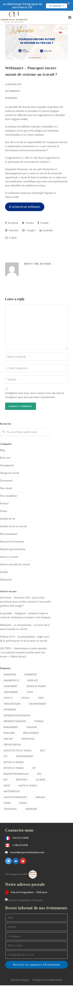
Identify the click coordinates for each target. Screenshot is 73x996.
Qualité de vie (7, 518)
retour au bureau (14, 762)
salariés (40, 779)
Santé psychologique (15, 797)
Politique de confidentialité (47, 979)
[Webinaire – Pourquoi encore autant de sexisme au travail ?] (36, 41)
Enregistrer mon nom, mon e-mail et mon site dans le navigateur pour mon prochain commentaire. (34, 395)
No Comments (12, 91)
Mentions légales (20, 979)
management (11, 727)
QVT (6, 756)
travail (23, 803)
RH (33, 768)
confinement (11, 692)
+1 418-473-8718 (20, 845)
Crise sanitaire (12, 704)
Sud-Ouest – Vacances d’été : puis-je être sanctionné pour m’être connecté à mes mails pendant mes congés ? (25, 601)
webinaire (31, 809)
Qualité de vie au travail (13, 526)
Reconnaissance (9, 534)
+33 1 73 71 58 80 (20, 837)
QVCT (42, 750)
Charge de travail (9, 473)
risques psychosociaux (16, 774)
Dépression (10, 709)
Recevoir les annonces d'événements (36, 964)
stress (7, 803)
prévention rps (12, 744)
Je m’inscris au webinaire (24, 207)
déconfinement (37, 704)
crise (41, 698)
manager (32, 727)
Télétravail (6, 579)
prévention (27, 739)
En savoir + (56, 6)
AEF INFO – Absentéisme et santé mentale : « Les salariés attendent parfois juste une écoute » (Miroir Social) (24, 652)
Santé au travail (9, 556)
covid (30, 692)
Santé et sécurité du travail (15, 564)
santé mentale (12, 791)
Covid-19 (8, 698)
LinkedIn (47, 230)
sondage (40, 797)
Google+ (31, 230)
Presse (3, 511)
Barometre (10, 674)
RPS (5, 779)
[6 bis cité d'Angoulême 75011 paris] (24, 900)
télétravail (10, 809)
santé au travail (28, 785)
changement (11, 686)
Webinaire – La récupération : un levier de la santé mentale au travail (24, 627)
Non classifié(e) (8, 495)
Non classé (6, 488)
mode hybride (31, 733)
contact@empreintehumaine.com (27, 852)
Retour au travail (14, 768)
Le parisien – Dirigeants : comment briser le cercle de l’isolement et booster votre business (25, 615)
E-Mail (12, 237)
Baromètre (30, 674)
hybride (38, 721)
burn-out (33, 680)
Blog (2, 450)
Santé (7, 785)
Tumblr (44, 222)
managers (9, 733)
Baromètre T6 (11, 680)
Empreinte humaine (15, 721)
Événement (11, 98)
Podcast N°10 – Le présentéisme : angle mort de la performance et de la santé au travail (24, 638)
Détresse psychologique (17, 715)
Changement (7, 465)
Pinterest (13, 230)
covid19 (25, 698)
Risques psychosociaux (12, 549)
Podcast (4, 503)
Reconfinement (24, 756)
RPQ (39, 774)
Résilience (21, 779)
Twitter (29, 222)
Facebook (12, 222)
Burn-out (5, 457)
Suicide (4, 572)
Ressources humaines (12, 541)
